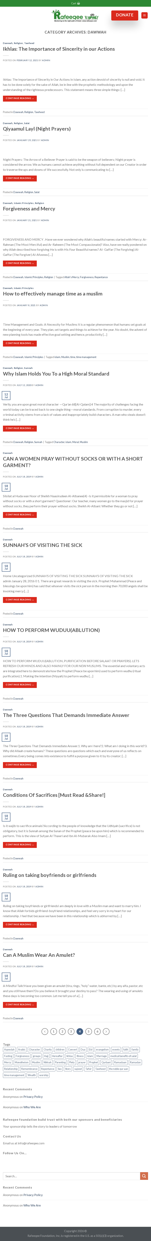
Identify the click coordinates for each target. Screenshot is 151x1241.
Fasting (8, 1056)
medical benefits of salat (123, 1056)
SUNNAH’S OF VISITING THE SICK (42, 545)
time (72, 357)
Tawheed (29, 43)
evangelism (102, 1049)
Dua (83, 1049)
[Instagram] (26, 1162)
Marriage (102, 1056)
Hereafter (57, 1056)
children (59, 1049)
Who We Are (32, 1107)
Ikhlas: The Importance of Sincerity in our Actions (59, 49)
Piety (72, 1062)
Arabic (21, 1049)
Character (58, 442)
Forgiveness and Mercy (29, 208)
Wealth (32, 1075)
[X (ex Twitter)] (16, 1162)
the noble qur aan (118, 1068)
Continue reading (20, 98)
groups (37, 1056)
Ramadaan (120, 1062)
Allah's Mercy (71, 277)
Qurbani (106, 1062)
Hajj (46, 1056)
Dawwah (8, 43)
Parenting (60, 1062)
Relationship (11, 1068)
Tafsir (88, 1068)
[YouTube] (35, 1162)
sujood (78, 1068)
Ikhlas (69, 1056)
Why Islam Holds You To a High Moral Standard (56, 374)
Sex (60, 1068)
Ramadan (135, 1062)
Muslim (65, 357)
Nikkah (48, 1062)
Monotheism (22, 1062)
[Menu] (144, 15)
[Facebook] (7, 1162)
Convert (72, 1049)
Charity (48, 1049)
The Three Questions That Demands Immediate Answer (66, 715)
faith (125, 1049)
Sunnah (28, 368)
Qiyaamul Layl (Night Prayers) (37, 129)
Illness (80, 1056)
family (135, 1049)
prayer (82, 1062)
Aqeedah (9, 1049)
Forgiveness (87, 277)
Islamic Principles (24, 203)
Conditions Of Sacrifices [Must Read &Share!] (54, 795)
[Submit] (144, 1176)
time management (86, 357)
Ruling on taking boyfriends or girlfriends (49, 875)
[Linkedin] (45, 1162)
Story (68, 1068)
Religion (18, 43)
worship (43, 1075)
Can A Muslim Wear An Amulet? (39, 955)
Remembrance (29, 1068)
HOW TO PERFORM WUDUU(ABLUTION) (51, 630)
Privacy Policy (33, 1096)
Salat (27, 123)
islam (57, 357)
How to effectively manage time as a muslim (52, 293)
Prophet (93, 1062)
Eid (90, 1049)
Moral (75, 442)
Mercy (7, 1062)
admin (46, 60)
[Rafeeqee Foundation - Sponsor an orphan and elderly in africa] (75, 15)
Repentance (101, 277)
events (116, 1049)
